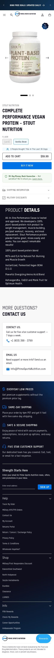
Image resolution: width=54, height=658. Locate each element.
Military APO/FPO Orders (12, 510)
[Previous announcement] (4, 5)
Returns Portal (8, 527)
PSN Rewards (8, 612)
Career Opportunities (11, 623)
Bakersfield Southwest (12, 569)
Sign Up (44, 487)
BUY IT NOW (27, 166)
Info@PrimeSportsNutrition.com (28, 369)
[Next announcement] (50, 5)
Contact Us (7, 515)
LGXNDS (5, 597)
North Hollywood (9, 575)
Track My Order (8, 504)
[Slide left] (6, 57)
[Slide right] (47, 57)
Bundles (5, 586)
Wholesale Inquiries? (11, 549)
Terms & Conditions (10, 544)
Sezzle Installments (10, 580)
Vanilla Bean (21, 142)
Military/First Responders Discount (17, 564)
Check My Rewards (10, 617)
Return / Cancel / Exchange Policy (17, 532)
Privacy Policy (8, 538)
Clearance (6, 592)
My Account (7, 521)
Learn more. (37, 179)
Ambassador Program (11, 628)
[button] (4, 15)
